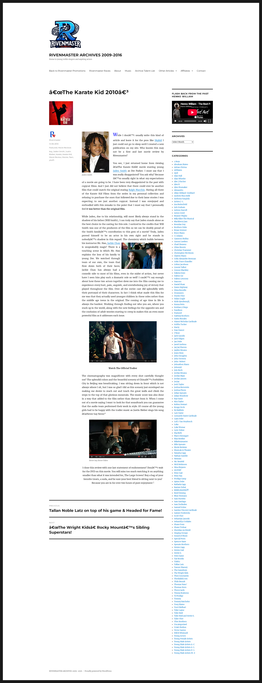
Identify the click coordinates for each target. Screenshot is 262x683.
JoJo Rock (178, 370)
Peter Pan (178, 476)
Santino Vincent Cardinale (185, 510)
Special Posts (179, 539)
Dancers (177, 281)
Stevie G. (177, 553)
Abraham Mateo (181, 164)
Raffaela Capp (180, 484)
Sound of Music (181, 536)
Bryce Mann (179, 233)
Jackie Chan (113, 243)
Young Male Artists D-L (184, 650)
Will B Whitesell (181, 633)
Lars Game (178, 413)
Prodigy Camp (180, 479)
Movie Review (55, 157)
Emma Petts (179, 304)
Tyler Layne (179, 610)
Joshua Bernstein (181, 387)
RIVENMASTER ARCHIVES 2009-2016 (85, 55)
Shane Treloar (180, 527)
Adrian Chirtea (180, 167)
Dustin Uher (179, 296)
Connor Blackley (181, 270)
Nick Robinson (180, 464)
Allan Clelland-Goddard (184, 193)
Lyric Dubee (179, 430)
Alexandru (178, 190)
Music (128, 71)
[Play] (175, 121)
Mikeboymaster (181, 441)
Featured (53, 148)
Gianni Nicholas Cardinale (185, 321)
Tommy (177, 599)
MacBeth (178, 433)
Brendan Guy (179, 224)
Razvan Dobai (180, 487)
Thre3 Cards (179, 590)
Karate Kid (67, 154)
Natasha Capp (180, 453)
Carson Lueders (181, 241)
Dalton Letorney (181, 279)
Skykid (158, 140)
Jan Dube (178, 341)
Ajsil (176, 173)
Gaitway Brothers (181, 316)
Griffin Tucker (180, 324)
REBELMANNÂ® (181, 490)
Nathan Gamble (181, 456)
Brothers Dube (180, 227)
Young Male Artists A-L (184, 647)
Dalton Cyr (178, 276)
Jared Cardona (180, 344)
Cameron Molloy (181, 239)
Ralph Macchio (137, 189)
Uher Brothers (180, 621)
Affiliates (185, 71)
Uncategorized (180, 624)
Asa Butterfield (180, 204)
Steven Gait (179, 550)
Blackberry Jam (180, 221)
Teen (71, 157)
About (117, 71)
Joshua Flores (180, 390)
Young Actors (180, 636)
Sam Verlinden (180, 504)
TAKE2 (177, 561)
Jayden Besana (180, 350)
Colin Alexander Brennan (185, 259)
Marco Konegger (181, 436)
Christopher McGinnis (184, 253)
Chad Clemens (180, 244)
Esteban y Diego (181, 307)
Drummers (179, 293)
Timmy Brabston (181, 593)
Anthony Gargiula (182, 199)
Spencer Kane (180, 541)
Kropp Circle (179, 407)
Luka (176, 424)
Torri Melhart (180, 607)
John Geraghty (180, 356)
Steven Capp (179, 547)
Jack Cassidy (179, 336)
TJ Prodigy (178, 596)
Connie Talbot (180, 267)
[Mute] (205, 121)
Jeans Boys (179, 353)
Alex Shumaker (180, 187)
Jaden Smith (120, 170)
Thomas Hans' (180, 584)
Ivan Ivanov (179, 330)
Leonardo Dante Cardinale (185, 416)
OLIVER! (177, 470)
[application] (192, 112)
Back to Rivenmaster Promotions (67, 71)
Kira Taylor (179, 401)
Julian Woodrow (181, 396)
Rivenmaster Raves (99, 71)
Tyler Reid (178, 613)
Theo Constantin (181, 576)
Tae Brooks (179, 559)
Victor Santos (180, 630)
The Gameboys (180, 570)
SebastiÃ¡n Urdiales (182, 521)
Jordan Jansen (180, 379)
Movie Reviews (64, 148)
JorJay (176, 381)
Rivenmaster (54, 140)
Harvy (176, 327)
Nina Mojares (180, 467)
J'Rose (177, 333)
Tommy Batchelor (182, 601)
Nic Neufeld (179, 461)
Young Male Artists (182, 641)
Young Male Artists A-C (184, 644)
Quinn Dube (179, 481)
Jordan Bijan (179, 376)
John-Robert (179, 361)
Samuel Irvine (180, 507)
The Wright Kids (181, 573)
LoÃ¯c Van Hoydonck (183, 421)
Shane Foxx (179, 524)
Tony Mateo (179, 604)
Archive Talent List (145, 71)
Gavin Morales (180, 319)
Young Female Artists (183, 639)
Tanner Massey (180, 567)
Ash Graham (179, 207)
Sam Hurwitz (179, 499)
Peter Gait (178, 473)
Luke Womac (179, 427)
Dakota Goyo (179, 273)
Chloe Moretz (180, 247)
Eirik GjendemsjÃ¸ (182, 301)
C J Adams (178, 236)
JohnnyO (178, 367)
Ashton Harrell (180, 210)
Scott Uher (178, 516)
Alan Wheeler (180, 179)
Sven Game (179, 556)
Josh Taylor (179, 384)
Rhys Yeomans (180, 496)
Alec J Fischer (180, 181)
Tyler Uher (178, 619)
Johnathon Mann (181, 364)
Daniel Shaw (179, 284)
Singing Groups (181, 533)
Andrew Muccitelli (182, 196)
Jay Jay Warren (180, 347)
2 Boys (177, 161)
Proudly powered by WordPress (98, 671)
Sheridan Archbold (182, 530)
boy (50, 151)
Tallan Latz (179, 564)
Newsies (177, 459)
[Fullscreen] (209, 121)
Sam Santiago (180, 501)
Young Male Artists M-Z (184, 653)
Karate (59, 154)
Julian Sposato (180, 393)
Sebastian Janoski (182, 519)
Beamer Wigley (180, 216)
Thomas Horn (180, 587)
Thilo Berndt (179, 581)
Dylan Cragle (179, 299)
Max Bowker (179, 439)
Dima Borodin (180, 290)
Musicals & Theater (182, 450)
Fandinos (178, 310)
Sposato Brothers (181, 544)
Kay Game (178, 399)
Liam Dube (178, 419)
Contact (201, 71)
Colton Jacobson (181, 264)
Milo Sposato (179, 444)
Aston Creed (179, 213)
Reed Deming (180, 493)
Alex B (177, 184)
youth (51, 160)
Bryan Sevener (180, 230)
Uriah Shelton (180, 627)
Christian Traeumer (182, 250)
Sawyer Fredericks (182, 513)
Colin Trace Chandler (183, 261)
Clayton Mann (180, 256)
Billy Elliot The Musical (184, 219)
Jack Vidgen (179, 339)
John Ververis (180, 359)
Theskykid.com (180, 579)
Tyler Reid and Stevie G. (184, 616)
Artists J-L (178, 201)
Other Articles (166, 71)
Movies (65, 157)
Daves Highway (180, 287)
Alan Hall (178, 176)
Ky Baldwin (179, 410)
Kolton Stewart (180, 404)
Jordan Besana (180, 373)
